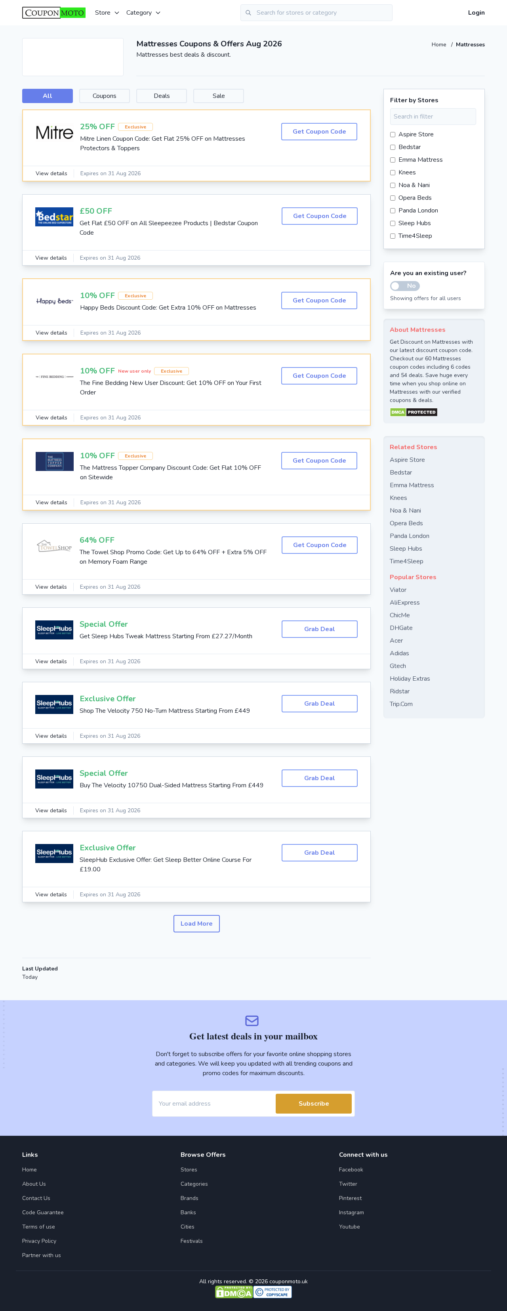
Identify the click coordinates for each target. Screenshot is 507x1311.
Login (476, 12)
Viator (398, 590)
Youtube (349, 1227)
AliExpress (405, 602)
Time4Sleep (415, 236)
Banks (188, 1212)
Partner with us (41, 1255)
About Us (34, 1184)
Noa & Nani (414, 185)
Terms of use (38, 1227)
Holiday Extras (410, 678)
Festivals (192, 1241)
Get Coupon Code (319, 131)
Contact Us (36, 1198)
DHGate (401, 628)
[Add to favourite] (117, 44)
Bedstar (409, 147)
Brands (189, 1198)
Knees (407, 172)
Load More (197, 923)
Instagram (351, 1212)
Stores (189, 1169)
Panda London (418, 210)
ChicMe (400, 615)
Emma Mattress (420, 159)
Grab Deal (319, 629)
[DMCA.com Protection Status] (434, 412)
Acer (396, 640)
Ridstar (400, 691)
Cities (187, 1227)
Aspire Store (416, 134)
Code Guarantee (43, 1212)
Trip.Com (401, 704)
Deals (162, 96)
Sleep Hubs (414, 223)
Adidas (399, 653)
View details (51, 173)
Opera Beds (415, 197)
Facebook (351, 1169)
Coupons (104, 96)
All (47, 96)
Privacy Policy (39, 1241)
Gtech (398, 666)
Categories (194, 1184)
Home (440, 44)
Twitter (348, 1184)
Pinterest (350, 1198)
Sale (219, 96)
